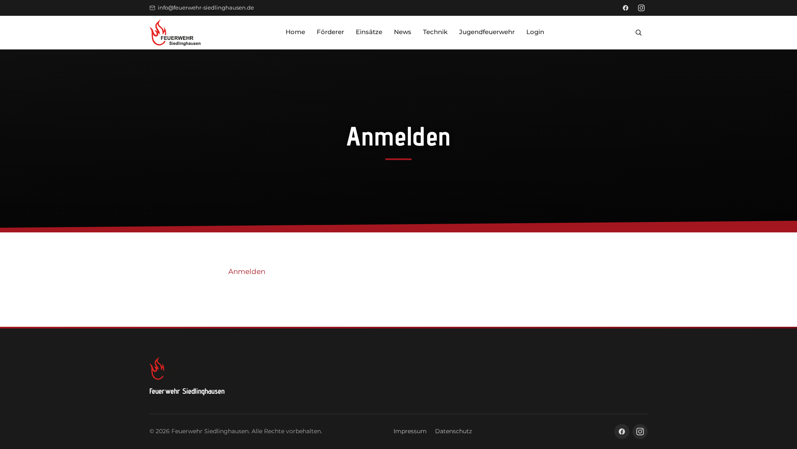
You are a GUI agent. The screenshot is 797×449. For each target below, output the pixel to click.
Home (295, 32)
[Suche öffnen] (638, 32)
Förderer (330, 32)
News (402, 32)
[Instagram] (641, 8)
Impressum (410, 431)
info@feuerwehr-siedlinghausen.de (206, 8)
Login (535, 32)
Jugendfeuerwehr (487, 32)
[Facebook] (625, 8)
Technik (435, 32)
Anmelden (246, 271)
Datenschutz (453, 431)
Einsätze (369, 32)
